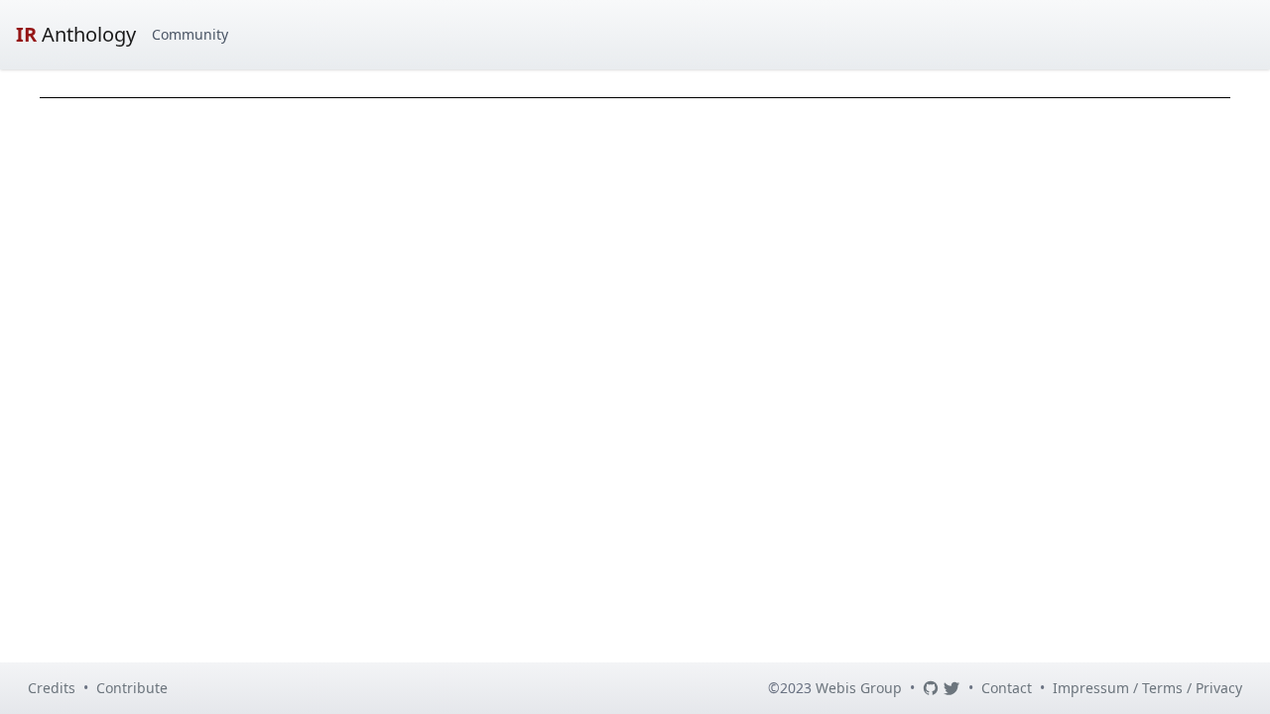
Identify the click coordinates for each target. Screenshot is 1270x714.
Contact (1006, 687)
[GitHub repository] (931, 688)
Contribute (132, 687)
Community (190, 34)
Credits (51, 687)
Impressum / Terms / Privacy (1147, 687)
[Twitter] (951, 688)
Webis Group (859, 687)
